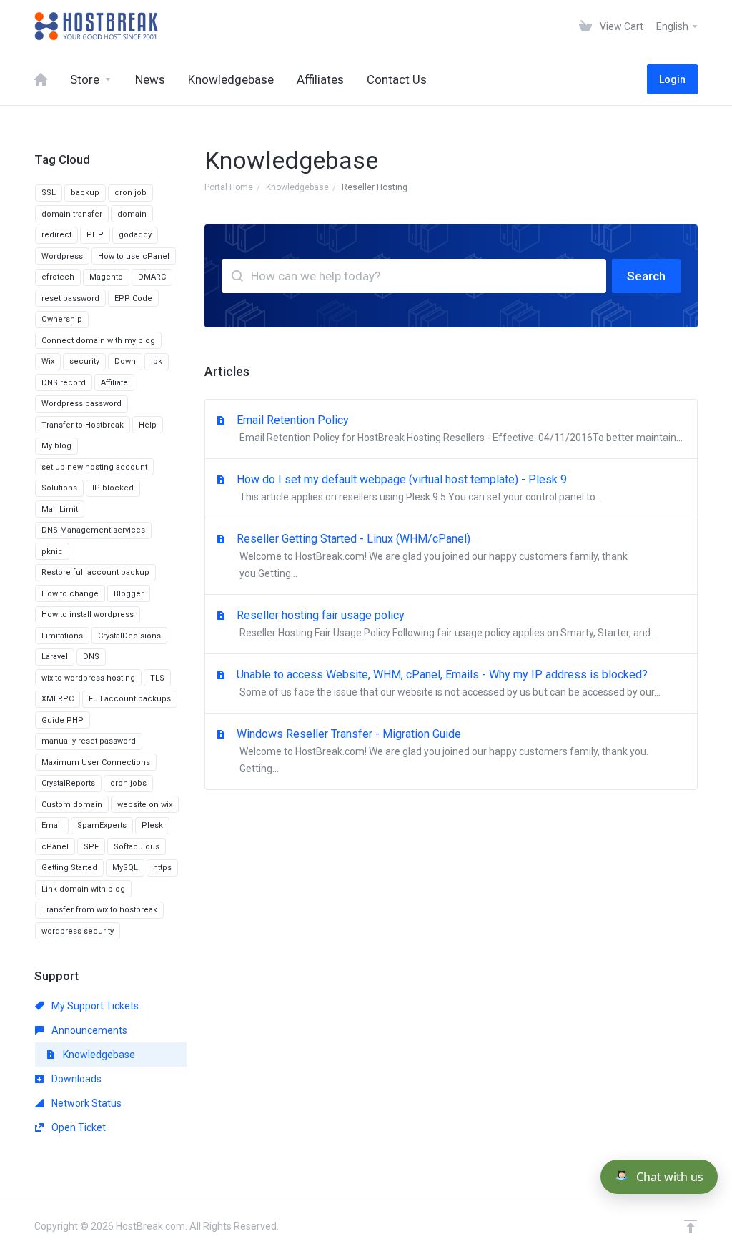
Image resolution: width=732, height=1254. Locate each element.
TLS (157, 678)
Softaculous (136, 846)
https (162, 867)
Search (646, 276)
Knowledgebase (297, 187)
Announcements (88, 1030)
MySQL (125, 867)
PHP (95, 235)
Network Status (85, 1103)
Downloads (75, 1079)
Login (672, 79)
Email (51, 825)
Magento (106, 277)
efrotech (57, 277)
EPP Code (133, 298)
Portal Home (228, 187)
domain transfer (71, 214)
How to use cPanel (133, 256)
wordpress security (77, 931)
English (673, 26)
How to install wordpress (87, 614)
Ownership (61, 319)
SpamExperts (102, 825)
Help (148, 425)
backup (85, 192)
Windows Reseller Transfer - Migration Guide (442, 750)
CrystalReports (68, 783)
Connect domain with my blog (98, 340)
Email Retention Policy (460, 428)
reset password (70, 298)
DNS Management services (93, 530)
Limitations (62, 636)
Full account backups (130, 698)
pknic (52, 551)
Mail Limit (59, 509)
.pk (156, 361)
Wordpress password (81, 403)
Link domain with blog (83, 889)
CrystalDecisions (129, 636)
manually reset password (88, 741)
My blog (56, 445)
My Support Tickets (94, 1006)
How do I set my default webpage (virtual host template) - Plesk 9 (419, 488)
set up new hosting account (94, 467)
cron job (130, 192)
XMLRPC (57, 698)
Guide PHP (62, 720)
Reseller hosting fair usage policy (447, 623)
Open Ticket (77, 1127)
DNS (91, 656)
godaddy (135, 235)
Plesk (152, 825)
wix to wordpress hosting (88, 678)
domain (132, 214)
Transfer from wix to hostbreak (99, 909)
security (84, 361)
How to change (70, 593)
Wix (47, 361)
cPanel (55, 846)
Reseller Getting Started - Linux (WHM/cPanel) (432, 555)
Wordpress (62, 256)
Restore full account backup (95, 572)
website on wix (144, 804)
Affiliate (114, 382)
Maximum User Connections (95, 762)
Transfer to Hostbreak (82, 425)
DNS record (63, 382)
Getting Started (69, 867)
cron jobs (128, 783)
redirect (56, 235)
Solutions (59, 488)
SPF (91, 846)
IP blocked (113, 488)
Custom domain (71, 804)
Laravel (54, 656)
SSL (48, 192)
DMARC (152, 277)
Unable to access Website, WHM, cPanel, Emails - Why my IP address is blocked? (449, 683)
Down (125, 361)
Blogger (129, 593)
